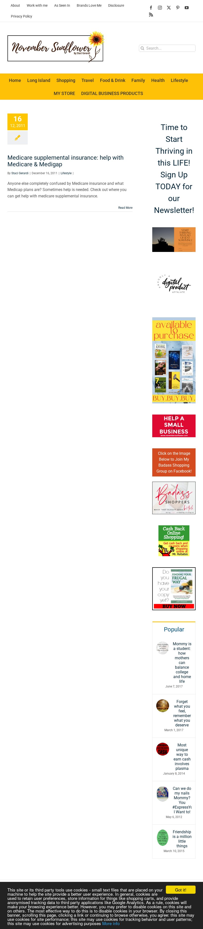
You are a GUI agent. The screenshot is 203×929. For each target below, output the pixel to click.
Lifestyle (66, 173)
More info (111, 923)
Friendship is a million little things (182, 839)
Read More (125, 207)
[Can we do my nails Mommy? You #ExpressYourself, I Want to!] (162, 789)
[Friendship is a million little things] (162, 832)
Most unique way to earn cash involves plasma (182, 757)
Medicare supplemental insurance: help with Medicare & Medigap (65, 161)
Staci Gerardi (19, 173)
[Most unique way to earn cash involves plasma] (162, 745)
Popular (174, 629)
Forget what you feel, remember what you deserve (182, 713)
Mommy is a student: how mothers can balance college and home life (182, 663)
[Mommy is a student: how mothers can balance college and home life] (162, 644)
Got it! (180, 890)
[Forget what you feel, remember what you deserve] (162, 702)
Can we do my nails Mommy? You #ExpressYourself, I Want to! (182, 800)
